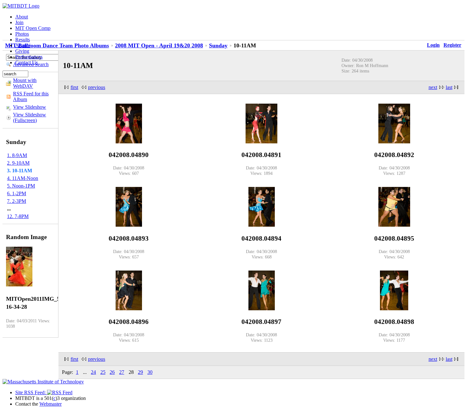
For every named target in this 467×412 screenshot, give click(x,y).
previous (96, 87)
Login (433, 45)
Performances (29, 56)
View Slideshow (29, 107)
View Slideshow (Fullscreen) (29, 117)
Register (452, 45)
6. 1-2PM (16, 193)
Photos (22, 34)
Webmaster (50, 404)
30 (149, 372)
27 (121, 372)
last (449, 87)
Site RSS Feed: (31, 392)
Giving (22, 51)
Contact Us (26, 62)
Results (22, 39)
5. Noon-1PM (21, 186)
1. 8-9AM (17, 155)
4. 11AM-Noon (22, 178)
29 (140, 372)
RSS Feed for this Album (31, 96)
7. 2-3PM (16, 201)
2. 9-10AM (18, 163)
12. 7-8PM (18, 216)
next (433, 87)
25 (102, 372)
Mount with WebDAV (25, 83)
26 (112, 372)
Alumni (22, 45)
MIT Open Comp (33, 28)
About (21, 16)
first (74, 87)
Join (19, 22)
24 (93, 372)
